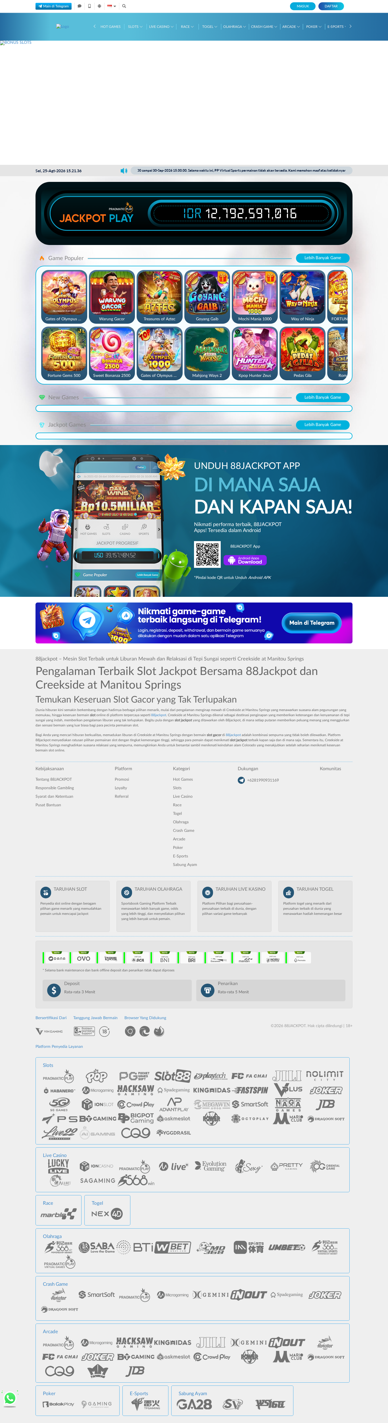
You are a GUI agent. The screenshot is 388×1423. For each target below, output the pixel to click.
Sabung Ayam (185, 865)
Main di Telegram (56, 6)
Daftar (331, 6)
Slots (133, 26)
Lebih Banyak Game (322, 258)
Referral (121, 797)
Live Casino (159, 26)
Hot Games (111, 26)
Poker (312, 26)
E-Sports (336, 26)
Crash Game (262, 26)
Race (186, 26)
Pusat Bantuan (48, 805)
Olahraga (233, 26)
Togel (208, 26)
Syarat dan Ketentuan (54, 797)
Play (121, 218)
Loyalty (121, 788)
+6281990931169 (263, 780)
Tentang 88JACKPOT (54, 780)
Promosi (122, 780)
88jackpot (158, 715)
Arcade (289, 26)
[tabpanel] (194, 103)
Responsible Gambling (55, 788)
